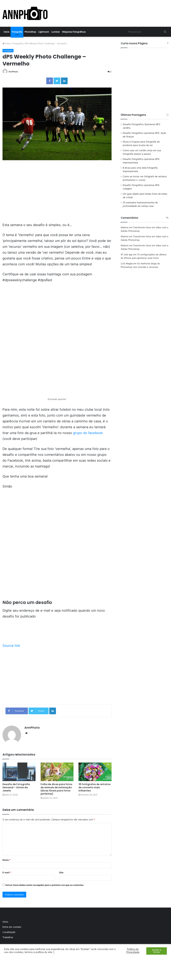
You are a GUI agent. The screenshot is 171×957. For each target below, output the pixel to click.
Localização (9, 932)
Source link (11, 646)
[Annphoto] (25, 13)
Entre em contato (12, 927)
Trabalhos (8, 937)
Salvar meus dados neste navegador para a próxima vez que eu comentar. (44, 885)
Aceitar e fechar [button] (156, 950)
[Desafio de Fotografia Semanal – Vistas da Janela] (19, 772)
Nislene (125, 227)
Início (6, 31)
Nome (7, 860)
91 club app (127, 254)
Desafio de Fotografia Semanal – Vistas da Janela (16, 787)
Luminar (55, 31)
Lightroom (43, 31)
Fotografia (17, 31)
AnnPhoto (13, 71)
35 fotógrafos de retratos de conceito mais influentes (94, 787)
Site (61, 872)
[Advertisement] (57, 198)
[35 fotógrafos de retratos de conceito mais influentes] (95, 772)
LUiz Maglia (127, 263)
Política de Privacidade (132, 951)
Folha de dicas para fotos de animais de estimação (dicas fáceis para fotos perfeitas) (56, 789)
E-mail (7, 872)
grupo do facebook (88, 433)
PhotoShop (30, 31)
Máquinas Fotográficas (74, 31)
